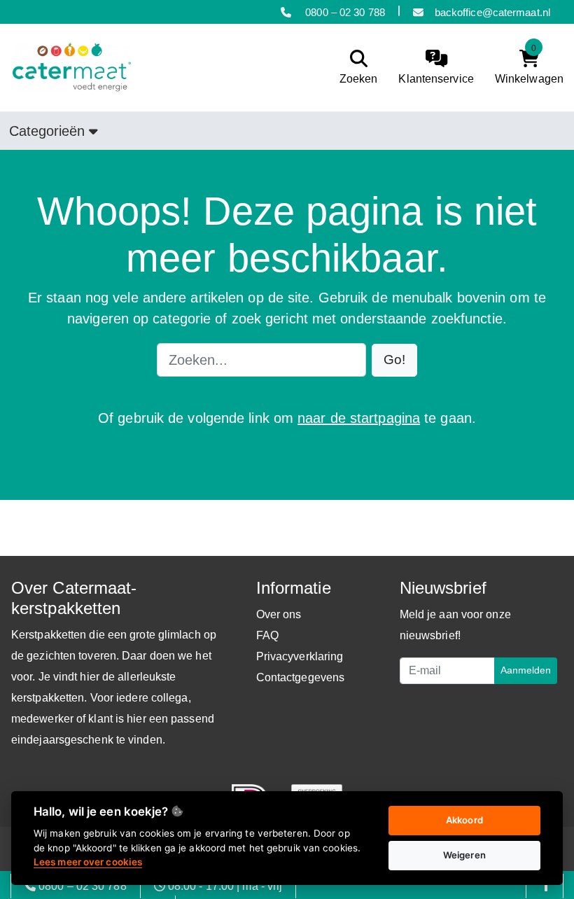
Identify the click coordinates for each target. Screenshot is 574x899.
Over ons (279, 614)
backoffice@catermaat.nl (492, 12)
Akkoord (464, 819)
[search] (355, 67)
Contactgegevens (300, 677)
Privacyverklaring (300, 656)
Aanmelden (525, 670)
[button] (394, 360)
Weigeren (464, 854)
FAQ (267, 635)
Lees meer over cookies (88, 861)
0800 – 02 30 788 (343, 12)
